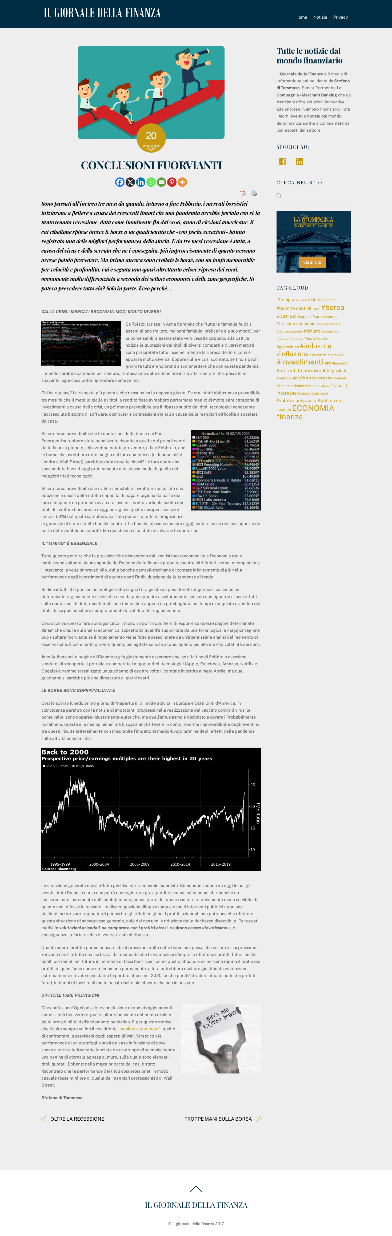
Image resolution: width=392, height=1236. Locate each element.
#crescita (331, 317)
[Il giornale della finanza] (101, 13)
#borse (286, 315)
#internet (337, 354)
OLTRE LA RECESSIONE (77, 1119)
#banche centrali (295, 308)
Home (301, 17)
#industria (315, 346)
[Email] (161, 182)
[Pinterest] (172, 182)
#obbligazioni (332, 370)
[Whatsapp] (151, 182)
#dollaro (312, 331)
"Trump (283, 299)
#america (297, 300)
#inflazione (293, 353)
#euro (310, 338)
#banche (328, 300)
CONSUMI (284, 410)
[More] (182, 182)
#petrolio (284, 378)
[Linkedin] (140, 182)
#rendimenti (296, 386)
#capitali (304, 316)
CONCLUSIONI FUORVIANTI (151, 164)
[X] (130, 182)
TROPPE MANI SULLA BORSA (218, 1119)
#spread (314, 386)
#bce (317, 308)
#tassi (325, 386)
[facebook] (284, 161)
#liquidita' (340, 363)
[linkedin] (301, 161)
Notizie (320, 17)
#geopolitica (288, 347)
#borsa (332, 307)
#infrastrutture (320, 355)
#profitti (300, 378)
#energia (296, 339)
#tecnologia (308, 393)
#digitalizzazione (290, 331)
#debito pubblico (330, 324)
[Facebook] (120, 182)
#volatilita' (310, 401)
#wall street (330, 400)
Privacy (340, 17)
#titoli (324, 393)
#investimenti (300, 361)
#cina (318, 316)
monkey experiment (139, 1028)
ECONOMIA (313, 408)
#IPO (327, 363)
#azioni (312, 299)
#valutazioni (289, 400)
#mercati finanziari (297, 370)
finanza (290, 416)
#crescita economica (297, 323)
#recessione (321, 377)
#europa (322, 339)
